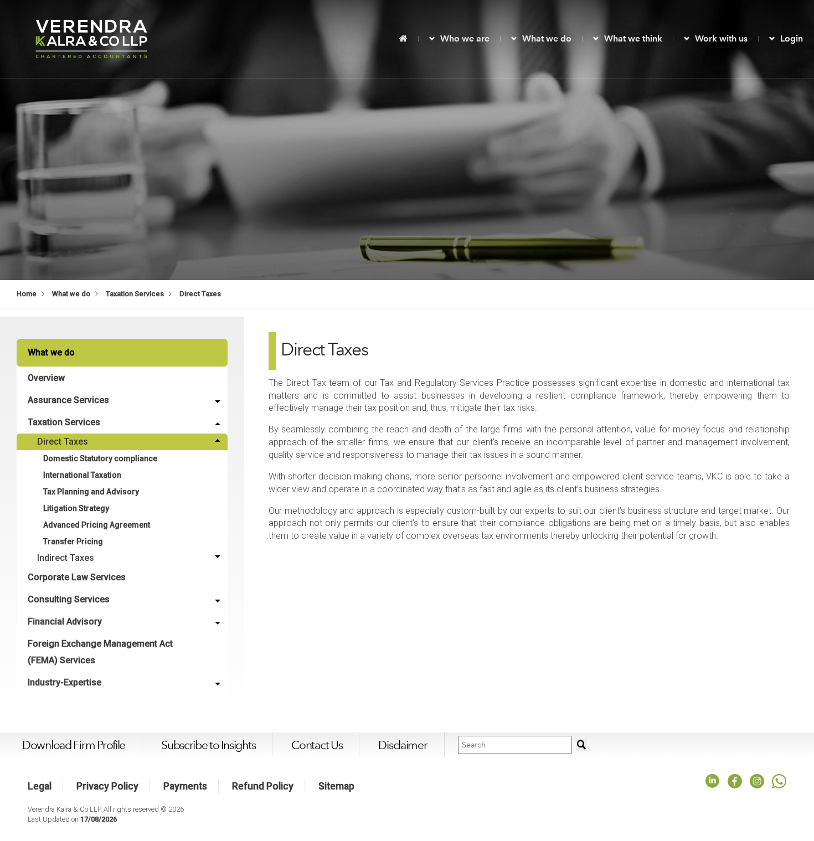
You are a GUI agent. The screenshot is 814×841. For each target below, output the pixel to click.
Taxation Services (135, 294)
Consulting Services (69, 599)
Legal (39, 786)
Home (27, 294)
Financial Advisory (65, 621)
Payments (185, 786)
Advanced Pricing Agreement (96, 524)
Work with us (721, 38)
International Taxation (82, 475)
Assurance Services (68, 400)
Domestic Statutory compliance (100, 458)
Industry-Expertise (64, 682)
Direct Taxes (200, 294)
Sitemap (336, 786)
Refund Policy (262, 786)
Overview (46, 378)
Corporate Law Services (77, 577)
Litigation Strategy (76, 508)
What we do (546, 38)
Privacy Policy (107, 786)
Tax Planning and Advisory (91, 491)
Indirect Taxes (65, 558)
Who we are (465, 38)
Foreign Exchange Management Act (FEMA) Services (100, 651)
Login (791, 38)
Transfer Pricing (73, 541)
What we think (633, 38)
